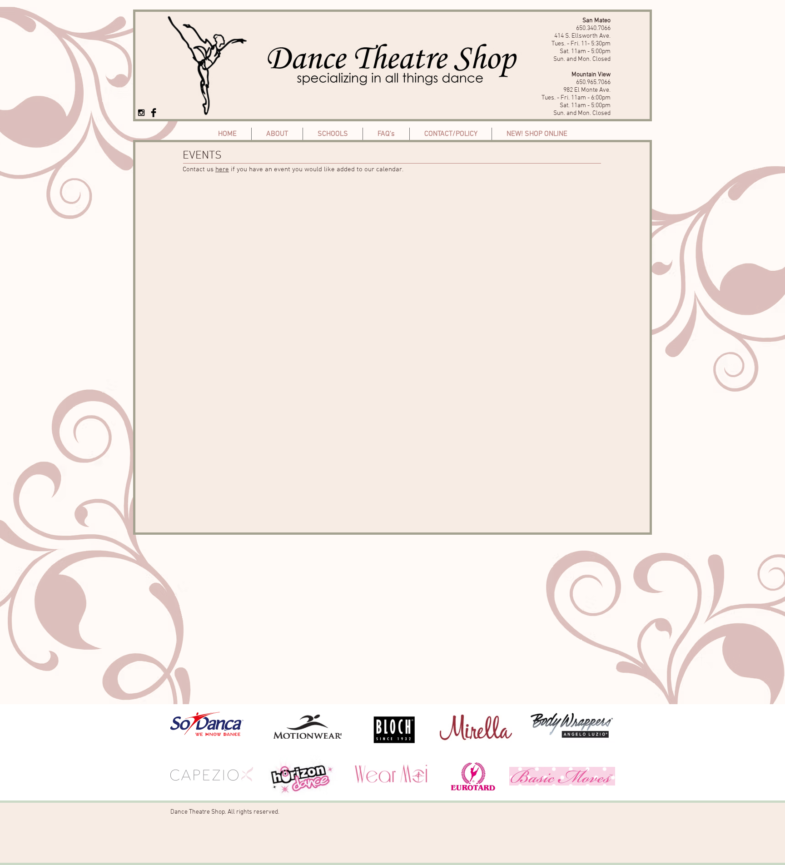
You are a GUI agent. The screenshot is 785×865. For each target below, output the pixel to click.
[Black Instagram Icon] (141, 112)
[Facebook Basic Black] (153, 112)
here (222, 169)
